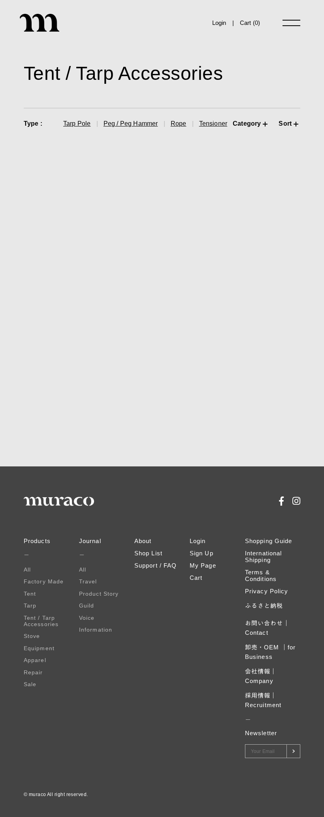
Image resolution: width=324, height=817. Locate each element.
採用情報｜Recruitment (263, 700)
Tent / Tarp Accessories (41, 621)
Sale (30, 684)
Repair (33, 672)
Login (219, 22)
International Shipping (263, 556)
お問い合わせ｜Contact (267, 628)
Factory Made (44, 581)
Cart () (250, 22)
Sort (285, 123)
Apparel (35, 660)
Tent (30, 594)
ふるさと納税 (264, 605)
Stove (32, 636)
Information (95, 629)
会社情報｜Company (261, 676)
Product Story (99, 594)
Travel (88, 581)
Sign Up (201, 553)
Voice (87, 618)
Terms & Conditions (261, 575)
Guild (86, 605)
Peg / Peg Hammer (131, 123)
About (143, 541)
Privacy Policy (266, 591)
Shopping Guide (268, 541)
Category (247, 123)
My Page (203, 565)
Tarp (30, 605)
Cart (196, 577)
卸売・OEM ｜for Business (270, 652)
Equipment (39, 648)
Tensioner (213, 123)
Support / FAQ (155, 565)
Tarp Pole (76, 123)
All (27, 569)
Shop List (148, 553)
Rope (178, 123)
